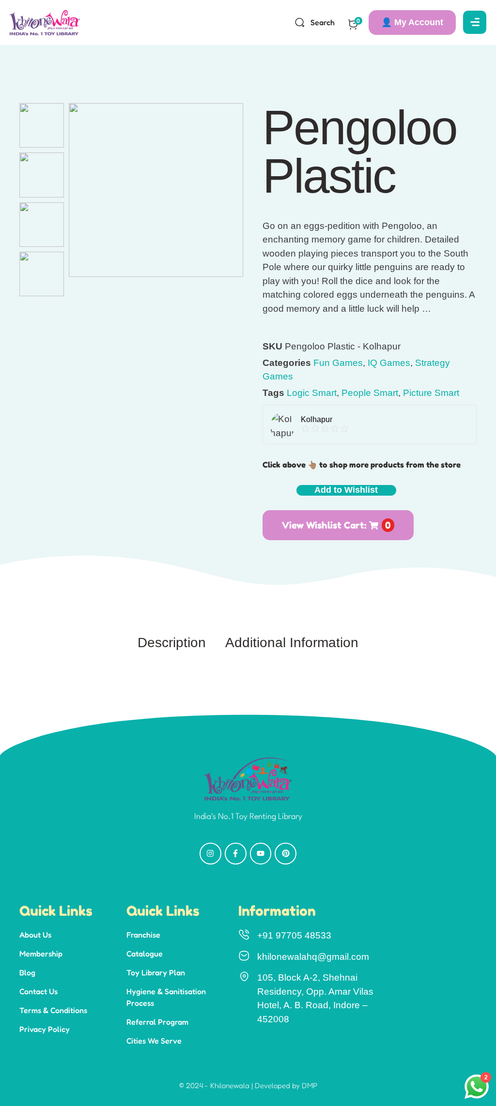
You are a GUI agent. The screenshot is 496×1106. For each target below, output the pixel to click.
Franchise (143, 934)
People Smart (369, 393)
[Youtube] (261, 853)
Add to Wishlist (346, 490)
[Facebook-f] (236, 853)
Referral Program (157, 1022)
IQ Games (389, 363)
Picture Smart (431, 393)
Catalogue (144, 953)
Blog (27, 972)
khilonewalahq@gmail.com (313, 957)
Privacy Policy (44, 1029)
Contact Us (38, 991)
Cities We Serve (154, 1040)
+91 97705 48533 (294, 935)
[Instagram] (210, 853)
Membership (40, 953)
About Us (35, 934)
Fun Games (338, 363)
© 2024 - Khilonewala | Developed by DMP (248, 1085)
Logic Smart (312, 393)
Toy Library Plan (155, 972)
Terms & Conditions (53, 1010)
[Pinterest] (285, 853)
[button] (412, 22)
